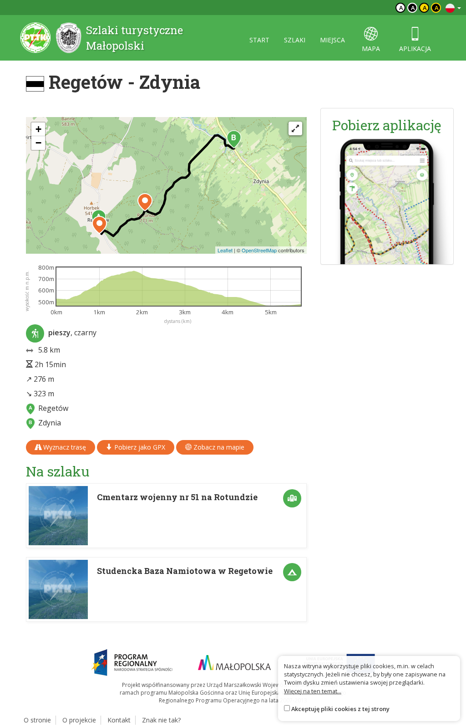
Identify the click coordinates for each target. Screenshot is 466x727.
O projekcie (79, 720)
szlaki (294, 40)
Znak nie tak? (161, 720)
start (259, 40)
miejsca (332, 40)
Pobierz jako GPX (138, 447)
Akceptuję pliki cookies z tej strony (340, 709)
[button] (234, 139)
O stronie (37, 720)
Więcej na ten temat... (312, 691)
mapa (371, 48)
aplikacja (415, 48)
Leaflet (225, 250)
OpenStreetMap (259, 250)
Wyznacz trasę (63, 447)
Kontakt (119, 720)
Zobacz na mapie (218, 447)
